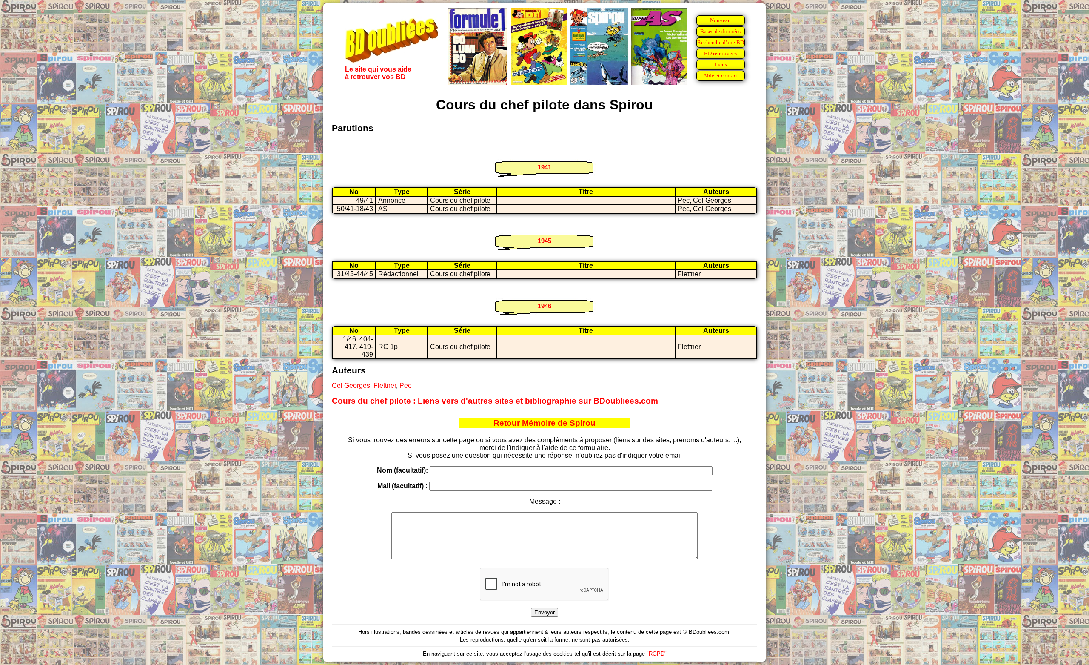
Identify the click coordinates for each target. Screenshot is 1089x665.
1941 (544, 167)
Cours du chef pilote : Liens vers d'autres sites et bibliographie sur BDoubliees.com (495, 400)
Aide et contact (720, 75)
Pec (405, 385)
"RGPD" (657, 654)
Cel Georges (351, 385)
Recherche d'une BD (720, 42)
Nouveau (720, 20)
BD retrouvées (720, 53)
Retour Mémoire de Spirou (544, 422)
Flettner (384, 385)
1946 (544, 306)
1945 (544, 240)
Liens (720, 64)
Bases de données (720, 31)
